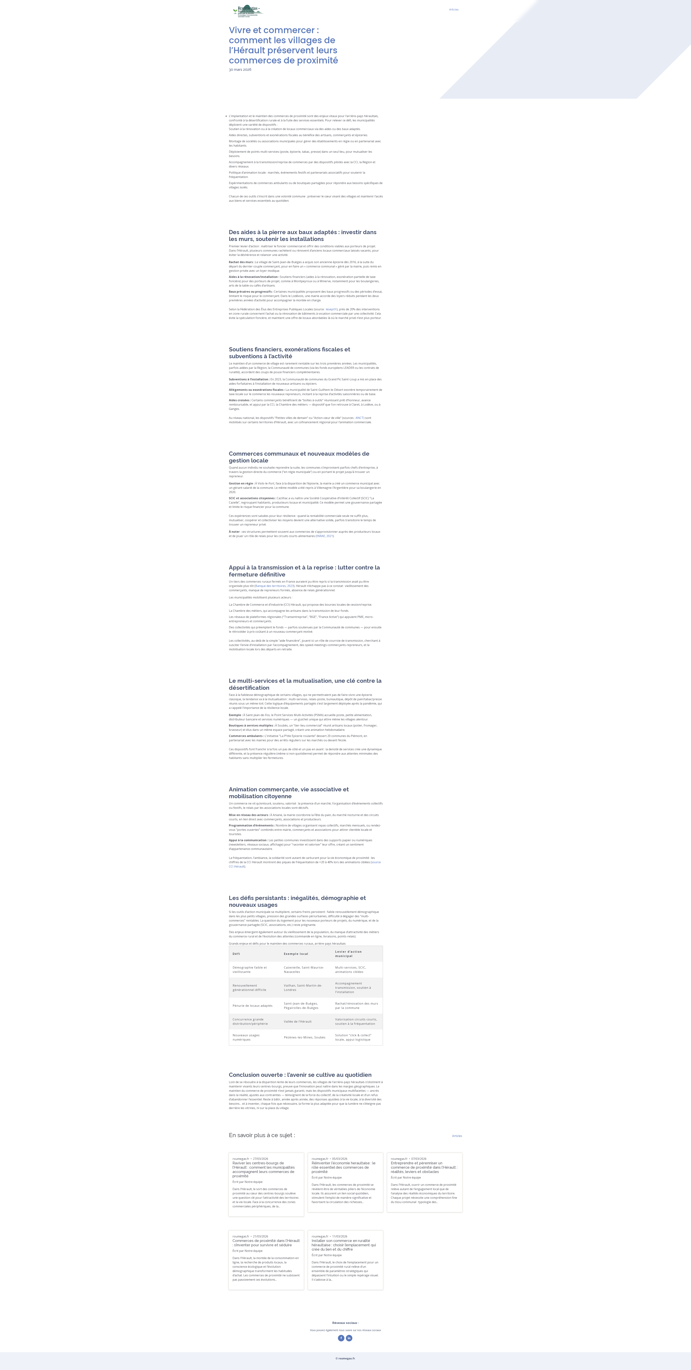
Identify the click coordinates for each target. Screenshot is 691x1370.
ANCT (359, 418)
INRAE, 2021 (325, 536)
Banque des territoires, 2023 (274, 586)
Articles (454, 9)
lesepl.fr (331, 309)
